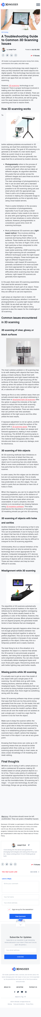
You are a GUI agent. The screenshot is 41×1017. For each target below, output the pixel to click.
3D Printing (4, 32)
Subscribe (20, 957)
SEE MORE (33, 872)
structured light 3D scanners (24, 399)
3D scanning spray (19, 427)
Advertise (19, 987)
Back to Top (19, 997)
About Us (7, 987)
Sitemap (10, 1004)
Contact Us (33, 987)
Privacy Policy (29, 1004)
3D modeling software (15, 506)
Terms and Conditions (19, 1004)
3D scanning (14, 85)
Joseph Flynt (12, 49)
